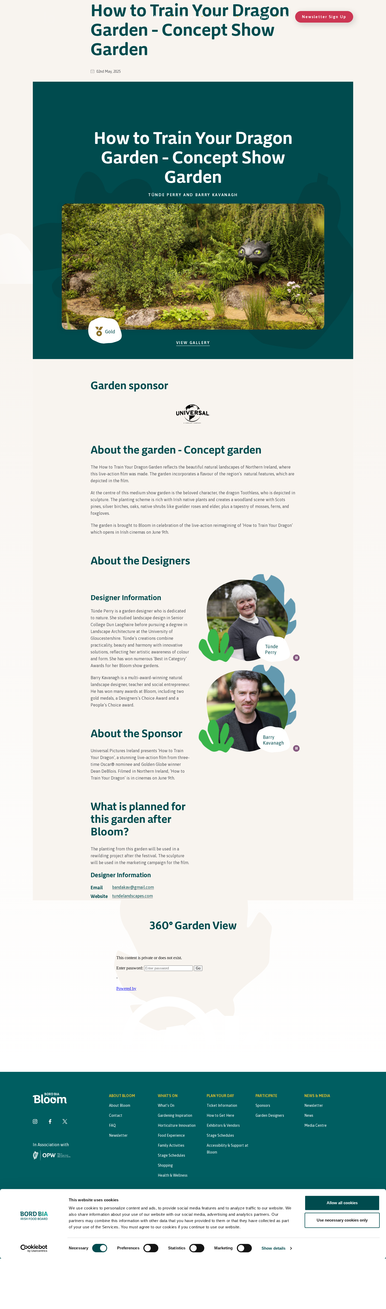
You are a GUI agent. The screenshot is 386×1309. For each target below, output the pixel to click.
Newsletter (118, 1135)
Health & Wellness (172, 1175)
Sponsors (262, 1105)
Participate (259, 17)
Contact (115, 1115)
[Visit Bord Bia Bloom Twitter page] (64, 1122)
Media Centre (315, 1125)
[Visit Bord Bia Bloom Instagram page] (35, 1122)
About (160, 17)
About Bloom (119, 1105)
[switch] (150, 1248)
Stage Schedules (171, 1155)
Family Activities (171, 1145)
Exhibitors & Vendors (223, 1125)
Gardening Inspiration (175, 1115)
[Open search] (286, 16)
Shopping (165, 1165)
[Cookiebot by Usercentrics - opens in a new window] (34, 1248)
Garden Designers (269, 1115)
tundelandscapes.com (132, 896)
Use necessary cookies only (342, 1220)
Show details (273, 1248)
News (308, 1115)
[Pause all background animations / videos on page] (296, 657)
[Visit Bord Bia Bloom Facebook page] (50, 1122)
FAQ (112, 1125)
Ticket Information (222, 1105)
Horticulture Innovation (177, 1125)
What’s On (221, 17)
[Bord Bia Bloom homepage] (55, 17)
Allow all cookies (342, 1203)
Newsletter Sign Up (324, 16)
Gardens (189, 17)
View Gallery (193, 342)
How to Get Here (220, 1115)
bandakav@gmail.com (133, 887)
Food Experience (171, 1135)
